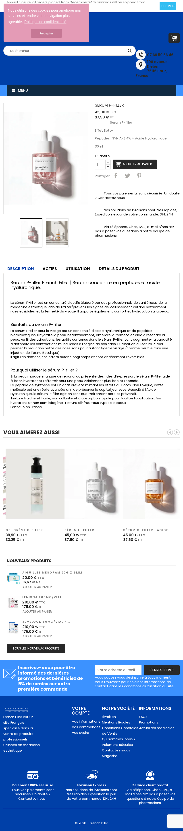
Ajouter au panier (137, 164)
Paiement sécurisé (117, 744)
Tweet (127, 175)
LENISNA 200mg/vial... (43, 597)
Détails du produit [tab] (119, 268)
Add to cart (37, 483)
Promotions (148, 722)
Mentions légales (116, 722)
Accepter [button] (46, 33)
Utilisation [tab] (78, 268)
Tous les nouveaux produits (36, 648)
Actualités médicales (156, 728)
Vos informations (86, 721)
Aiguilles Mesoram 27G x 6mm (52, 572)
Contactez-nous (116, 750)
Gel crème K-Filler (24, 530)
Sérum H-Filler (79, 530)
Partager (115, 175)
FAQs (143, 716)
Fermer (168, 6)
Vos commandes (86, 727)
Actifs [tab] (50, 268)
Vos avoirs (80, 732)
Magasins (110, 755)
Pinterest (139, 175)
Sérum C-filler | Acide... (147, 530)
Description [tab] (20, 268)
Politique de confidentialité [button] (45, 22)
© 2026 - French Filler (91, 823)
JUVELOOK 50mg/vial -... (46, 622)
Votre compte (81, 710)
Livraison (109, 716)
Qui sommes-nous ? (118, 739)
